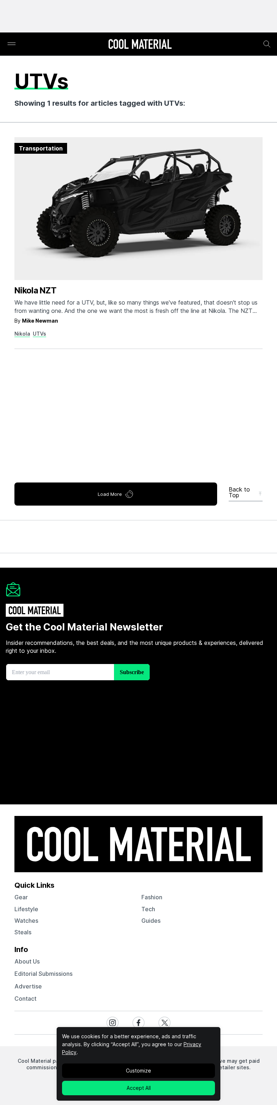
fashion (151, 897)
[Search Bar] (267, 44)
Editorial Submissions (43, 973)
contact (25, 998)
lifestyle (26, 909)
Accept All (139, 1088)
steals (22, 932)
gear (21, 897)
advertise (28, 986)
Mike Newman (40, 321)
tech (148, 909)
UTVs (39, 334)
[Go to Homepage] (140, 44)
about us (27, 961)
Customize (138, 1070)
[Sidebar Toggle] (11, 44)
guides (151, 920)
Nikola (22, 334)
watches (26, 920)
